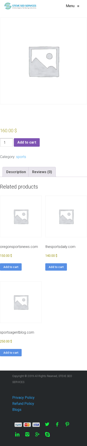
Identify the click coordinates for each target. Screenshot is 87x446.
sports (21, 157)
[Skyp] (47, 434)
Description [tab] (16, 172)
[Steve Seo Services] (20, 6)
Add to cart (26, 142)
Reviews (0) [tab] (42, 172)
